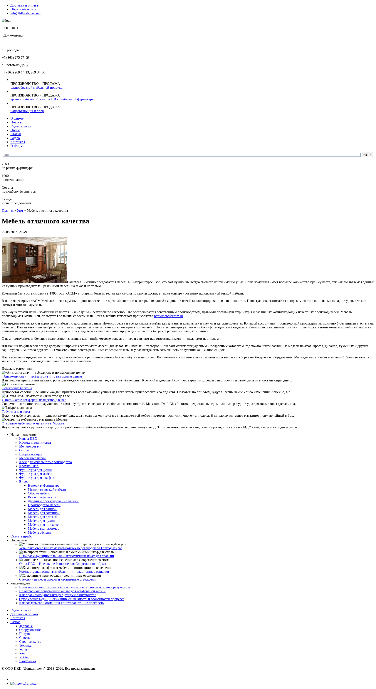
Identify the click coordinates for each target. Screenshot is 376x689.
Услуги (24, 649)
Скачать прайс (21, 536)
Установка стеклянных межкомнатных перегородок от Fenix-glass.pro (70, 548)
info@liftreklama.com (25, 13)
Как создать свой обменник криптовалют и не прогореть (61, 603)
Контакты (17, 142)
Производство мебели (44, 505)
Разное (15, 622)
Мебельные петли (32, 458)
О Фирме (17, 146)
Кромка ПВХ (29, 466)
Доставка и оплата (24, 5)
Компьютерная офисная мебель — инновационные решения (64, 571)
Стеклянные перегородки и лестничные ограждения (58, 579)
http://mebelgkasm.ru (168, 316)
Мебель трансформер (43, 528)
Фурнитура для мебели (36, 474)
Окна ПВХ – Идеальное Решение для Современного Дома (62, 564)
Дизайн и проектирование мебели (53, 501)
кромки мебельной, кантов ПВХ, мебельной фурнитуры (52, 99)
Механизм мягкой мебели (47, 489)
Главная (7, 210)
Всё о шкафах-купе (42, 497)
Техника (25, 645)
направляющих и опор (27, 111)
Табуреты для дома (16, 411)
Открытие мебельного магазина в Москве (33, 423)
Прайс (15, 130)
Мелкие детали (30, 446)
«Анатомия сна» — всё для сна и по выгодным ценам (42, 376)
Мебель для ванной (42, 509)
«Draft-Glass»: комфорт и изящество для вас (34, 400)
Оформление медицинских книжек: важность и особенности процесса (71, 599)
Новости (16, 122)
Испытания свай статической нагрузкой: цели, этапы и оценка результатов (74, 587)
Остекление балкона (17, 388)
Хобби (24, 657)
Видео (15, 138)
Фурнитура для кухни (35, 470)
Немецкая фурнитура (43, 485)
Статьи (15, 134)
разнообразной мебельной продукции (38, 87)
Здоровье (26, 626)
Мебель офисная (40, 532)
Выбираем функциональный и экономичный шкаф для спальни (66, 556)
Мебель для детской (42, 517)
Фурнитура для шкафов (36, 477)
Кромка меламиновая (35, 442)
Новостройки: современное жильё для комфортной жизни (62, 591)
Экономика (27, 661)
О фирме (17, 118)
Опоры (24, 450)
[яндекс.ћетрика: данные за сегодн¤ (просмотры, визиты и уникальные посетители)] (23, 684)
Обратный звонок (23, 9)
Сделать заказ (20, 126)
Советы (24, 637)
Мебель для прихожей (44, 524)
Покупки (26, 634)
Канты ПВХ (28, 438)
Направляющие (30, 454)
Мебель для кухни (41, 521)
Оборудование (30, 630)
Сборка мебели (39, 493)
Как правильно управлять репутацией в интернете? (57, 595)
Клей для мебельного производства (45, 462)
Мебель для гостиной (44, 513)
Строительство (30, 641)
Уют (20, 210)
